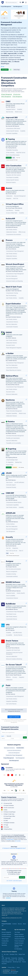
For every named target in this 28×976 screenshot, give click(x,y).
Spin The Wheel (14, 971)
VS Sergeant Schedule (8, 822)
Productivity (14, 958)
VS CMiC (5, 820)
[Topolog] (3, 139)
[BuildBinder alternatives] (3, 604)
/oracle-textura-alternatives (8, 639)
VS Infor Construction (8, 807)
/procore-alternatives (6, 238)
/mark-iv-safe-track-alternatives (9, 285)
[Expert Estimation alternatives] (3, 304)
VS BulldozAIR (6, 818)
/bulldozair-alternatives (6, 217)
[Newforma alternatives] (3, 400)
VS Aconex (6, 827)
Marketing (20, 958)
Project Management (9, 757)
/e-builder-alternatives (6, 351)
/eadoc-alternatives (6, 331)
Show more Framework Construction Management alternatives (14, 710)
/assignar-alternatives (6, 559)
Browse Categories (6, 932)
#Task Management (17, 96)
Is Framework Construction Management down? (14, 848)
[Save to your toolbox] (4, 18)
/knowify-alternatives (6, 535)
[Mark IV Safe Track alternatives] (3, 287)
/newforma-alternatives (6, 398)
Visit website (5, 69)
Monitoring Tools (17, 961)
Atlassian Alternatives (20, 938)
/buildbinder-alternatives (7, 602)
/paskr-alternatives (5, 683)
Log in (2, 736)
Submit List (4, 943)
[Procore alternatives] (3, 241)
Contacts (14, 923)
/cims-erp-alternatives (6, 491)
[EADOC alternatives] (3, 333)
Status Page (16, 69)
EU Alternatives (10, 839)
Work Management (14, 760)
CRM (3, 958)
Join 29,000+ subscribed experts (14, 880)
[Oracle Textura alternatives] (3, 641)
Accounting (4, 959)
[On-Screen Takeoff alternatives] (3, 665)
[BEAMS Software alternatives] (3, 582)
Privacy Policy (11, 967)
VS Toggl (5, 824)
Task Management (20, 757)
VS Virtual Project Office (9, 816)
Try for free (8, 157)
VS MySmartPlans (7, 829)
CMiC (5, 53)
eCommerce (11, 959)
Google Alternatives (19, 936)
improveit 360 (12, 53)
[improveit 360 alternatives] (3, 118)
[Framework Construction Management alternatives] (4, 13)
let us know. (18, 841)
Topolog (13, 860)
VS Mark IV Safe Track (8, 814)
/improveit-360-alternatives (8, 116)
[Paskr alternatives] (3, 686)
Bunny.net (13, 970)
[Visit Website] (26, 101)
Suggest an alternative (14, 716)
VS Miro (5, 809)
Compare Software (6, 934)
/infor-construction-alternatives (8, 164)
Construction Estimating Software (14, 750)
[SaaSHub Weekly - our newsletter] (20, 2)
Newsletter (4, 945)
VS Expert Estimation (8, 805)
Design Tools (22, 954)
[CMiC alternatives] (3, 102)
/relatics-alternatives (6, 420)
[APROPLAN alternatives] (3, 513)
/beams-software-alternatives (8, 580)
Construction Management (14, 752)
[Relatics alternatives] (3, 422)
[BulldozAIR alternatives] (3, 219)
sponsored (8, 897)
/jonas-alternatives (5, 471)
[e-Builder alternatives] (3, 354)
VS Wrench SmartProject (9, 812)
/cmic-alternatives (5, 100)
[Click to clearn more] (14, 892)
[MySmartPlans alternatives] (3, 376)
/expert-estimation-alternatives (8, 302)
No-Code (6, 954)
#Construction (16, 94)
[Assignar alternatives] (3, 562)
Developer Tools (13, 954)
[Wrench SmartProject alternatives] (3, 265)
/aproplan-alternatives (6, 511)
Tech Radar (17, 932)
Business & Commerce (9, 747)
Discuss (20, 923)
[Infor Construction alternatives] (3, 166)
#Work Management (6, 96)
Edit (3, 66)
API (2, 925)
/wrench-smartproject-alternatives (9, 262)
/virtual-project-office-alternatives (9, 202)
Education (4, 963)
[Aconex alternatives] (3, 188)
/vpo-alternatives (5, 623)
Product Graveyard (19, 940)
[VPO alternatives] (3, 625)
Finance (24, 961)
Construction (20, 747)
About (24, 923)
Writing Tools (21, 959)
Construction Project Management (14, 755)
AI (2, 954)
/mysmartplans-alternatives (8, 374)
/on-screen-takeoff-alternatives (8, 663)
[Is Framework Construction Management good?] (10, 70)
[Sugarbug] (3, 449)
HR (16, 959)
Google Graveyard (19, 943)
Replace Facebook (19, 934)
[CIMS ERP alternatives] (3, 493)
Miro (9, 61)
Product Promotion (6, 923)
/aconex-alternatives (6, 186)
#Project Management (6, 94)
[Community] (23, 2)
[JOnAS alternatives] (3, 473)
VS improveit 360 (7, 803)
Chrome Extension (6, 936)
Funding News (5, 940)
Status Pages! (5, 938)
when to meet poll (12, 973)
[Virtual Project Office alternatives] (3, 204)
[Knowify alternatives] (3, 537)
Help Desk (7, 958)
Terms (18, 967)
